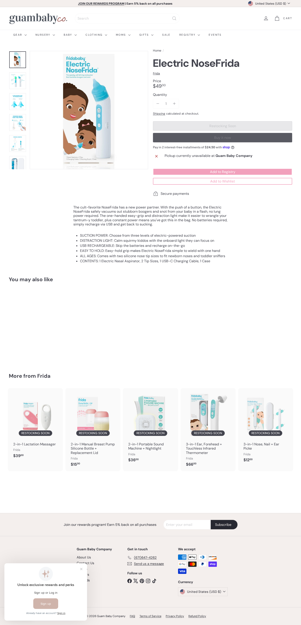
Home (157, 50)
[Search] (174, 18)
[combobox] (127, 18)
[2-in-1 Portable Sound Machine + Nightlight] (150, 427)
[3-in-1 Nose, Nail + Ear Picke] (265, 427)
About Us (84, 557)
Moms (121, 35)
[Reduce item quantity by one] (157, 103)
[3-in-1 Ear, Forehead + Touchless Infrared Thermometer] (208, 429)
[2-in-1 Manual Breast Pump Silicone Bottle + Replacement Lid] (92, 429)
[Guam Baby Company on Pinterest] (142, 580)
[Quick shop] (50, 294)
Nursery (43, 35)
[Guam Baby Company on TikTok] (154, 580)
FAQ (132, 616)
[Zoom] (89, 110)
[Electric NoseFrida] (30, 324)
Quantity (160, 95)
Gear (18, 35)
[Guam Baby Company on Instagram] (148, 580)
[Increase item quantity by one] (174, 103)
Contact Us (85, 563)
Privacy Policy (175, 616)
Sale (166, 35)
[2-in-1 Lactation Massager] (35, 425)
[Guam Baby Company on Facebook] (129, 580)
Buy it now (222, 137)
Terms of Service (150, 616)
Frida (43, 375)
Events (215, 35)
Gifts (144, 35)
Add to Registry (222, 171)
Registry (188, 35)
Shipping (159, 113)
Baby (68, 35)
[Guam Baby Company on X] (136, 580)
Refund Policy (197, 616)
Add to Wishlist (222, 181)
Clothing (94, 35)
